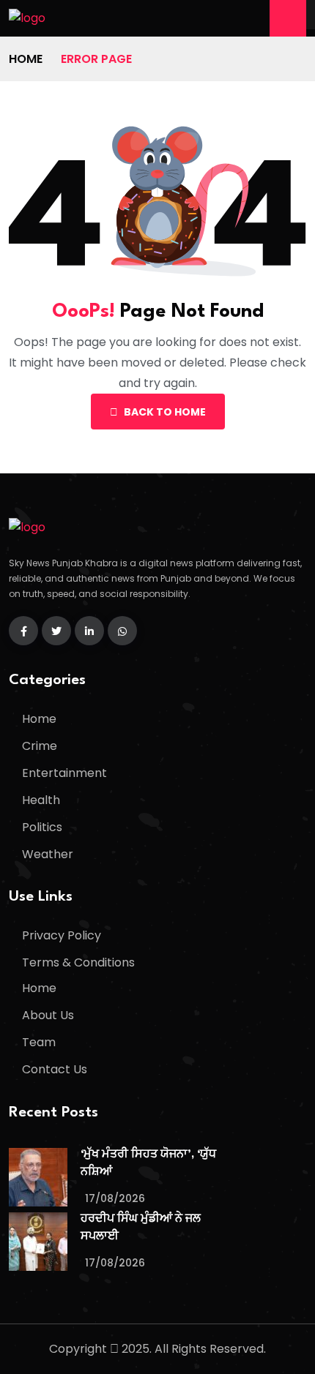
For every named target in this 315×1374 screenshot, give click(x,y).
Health (41, 800)
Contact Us (54, 1069)
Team (39, 1042)
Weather (47, 854)
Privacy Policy (61, 935)
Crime (39, 746)
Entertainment (64, 773)
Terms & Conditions (78, 962)
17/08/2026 (115, 1198)
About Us (48, 1015)
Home (25, 58)
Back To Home (165, 412)
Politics (42, 827)
